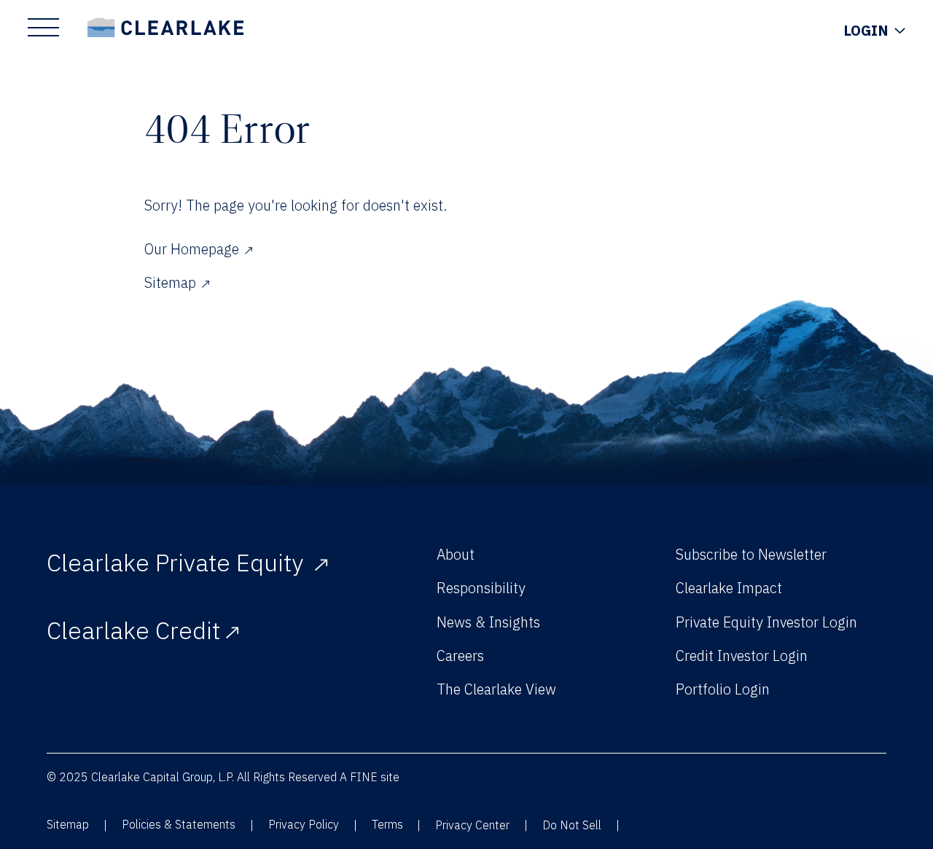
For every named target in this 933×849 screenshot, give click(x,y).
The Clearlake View (496, 689)
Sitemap (68, 824)
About (456, 554)
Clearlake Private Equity (178, 562)
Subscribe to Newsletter (751, 554)
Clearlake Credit (133, 630)
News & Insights (488, 622)
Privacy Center (472, 825)
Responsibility (481, 588)
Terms (387, 824)
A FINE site (369, 777)
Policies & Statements (178, 824)
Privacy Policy (303, 824)
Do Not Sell (571, 825)
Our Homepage (191, 249)
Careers (460, 655)
